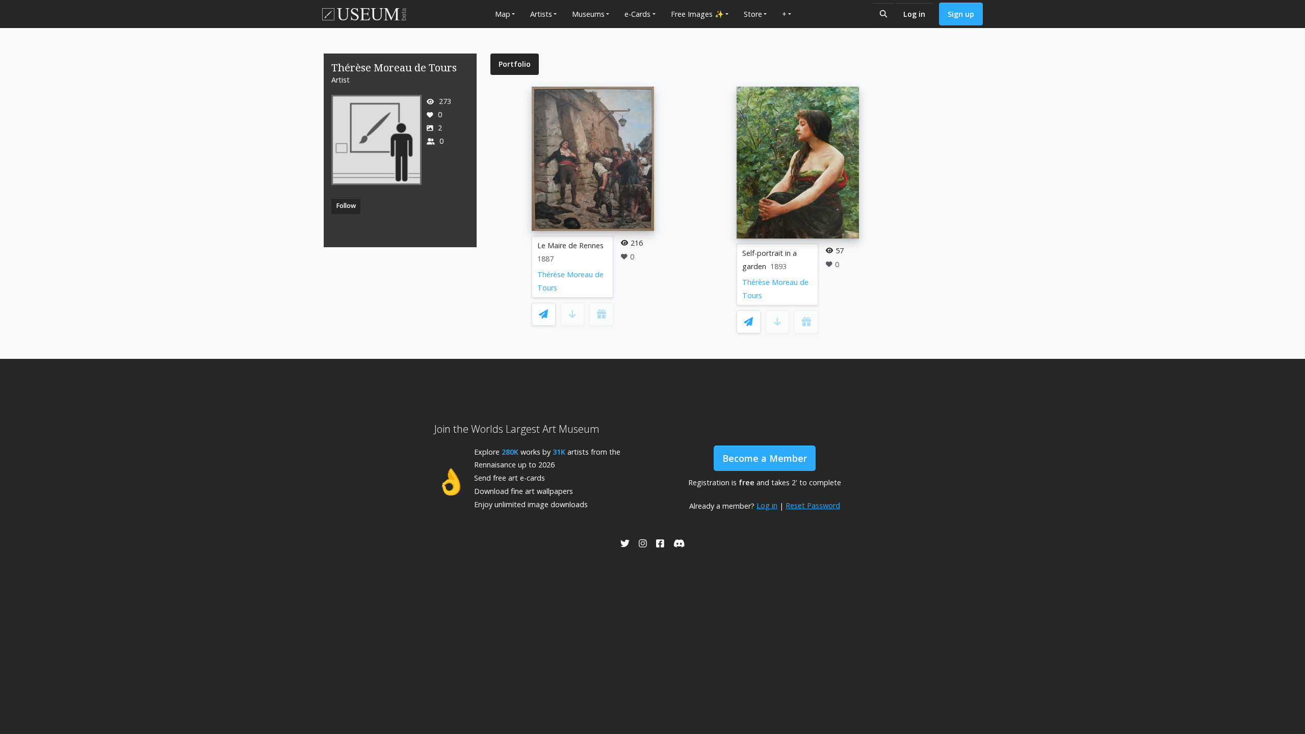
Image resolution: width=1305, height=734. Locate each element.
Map (502, 14)
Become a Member (764, 458)
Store (753, 14)
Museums (588, 14)
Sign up (961, 14)
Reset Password (813, 505)
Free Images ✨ (697, 14)
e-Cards (637, 14)
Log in (914, 14)
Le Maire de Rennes (570, 245)
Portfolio (515, 64)
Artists (541, 14)
